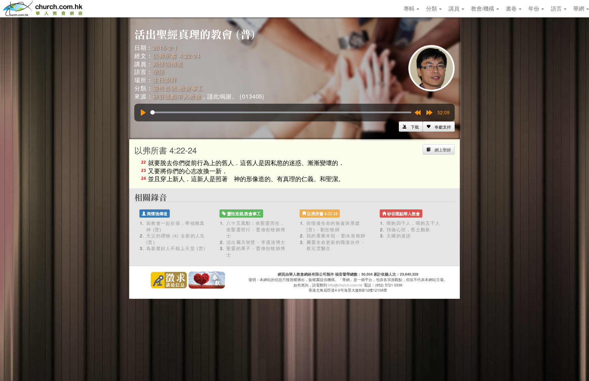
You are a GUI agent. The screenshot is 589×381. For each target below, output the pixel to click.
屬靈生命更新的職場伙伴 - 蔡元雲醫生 (335, 245)
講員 (455, 8)
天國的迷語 (399, 235)
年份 (534, 8)
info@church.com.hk (345, 285)
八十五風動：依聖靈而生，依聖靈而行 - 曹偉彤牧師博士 (255, 229)
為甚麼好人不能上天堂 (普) (175, 248)
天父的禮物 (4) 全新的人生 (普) (175, 238)
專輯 (410, 8)
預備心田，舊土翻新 (409, 229)
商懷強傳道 (168, 63)
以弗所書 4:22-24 (176, 55)
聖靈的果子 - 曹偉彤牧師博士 (255, 251)
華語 (159, 71)
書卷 (512, 8)
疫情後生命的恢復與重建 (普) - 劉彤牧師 (333, 226)
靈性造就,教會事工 (178, 88)
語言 (557, 8)
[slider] (280, 112)
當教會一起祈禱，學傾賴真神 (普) (175, 226)
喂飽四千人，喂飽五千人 (413, 223)
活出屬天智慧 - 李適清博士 (255, 242)
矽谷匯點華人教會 (177, 96)
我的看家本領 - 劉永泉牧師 (335, 235)
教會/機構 (483, 8)
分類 (432, 8)
